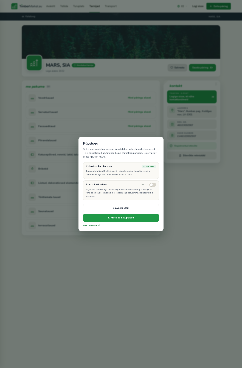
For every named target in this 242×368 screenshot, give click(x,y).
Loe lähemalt (90, 225)
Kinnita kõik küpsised (121, 217)
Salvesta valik (121, 208)
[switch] (148, 185)
